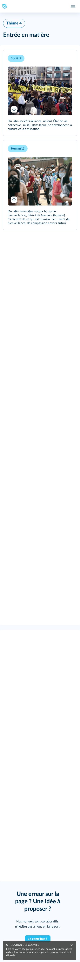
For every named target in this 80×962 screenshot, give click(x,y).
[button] (40, 93)
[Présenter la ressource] (67, 58)
